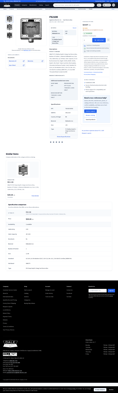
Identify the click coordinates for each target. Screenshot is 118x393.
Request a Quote (7, 307)
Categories (24, 5)
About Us (5, 293)
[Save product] (108, 40)
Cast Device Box (67, 20)
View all (74, 28)
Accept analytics (100, 390)
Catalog (41, 5)
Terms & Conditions (8, 327)
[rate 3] (56, 142)
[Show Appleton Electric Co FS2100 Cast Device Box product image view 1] (9, 19)
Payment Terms (7, 317)
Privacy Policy (72, 389)
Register (112, 1)
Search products (90, 119)
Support (47, 5)
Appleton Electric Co (55, 20)
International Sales (98, 72)
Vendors (26, 297)
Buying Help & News (100, 1)
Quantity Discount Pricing (10, 300)
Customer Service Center (10, 290)
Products (17, 5)
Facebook (69, 293)
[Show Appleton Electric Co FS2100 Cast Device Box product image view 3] (9, 35)
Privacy (5, 323)
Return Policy (6, 313)
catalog (111, 296)
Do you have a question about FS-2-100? (93, 131)
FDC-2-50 (10, 182)
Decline (111, 390)
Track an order (49, 297)
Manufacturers (33, 5)
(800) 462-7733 (16, 1)
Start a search (28, 290)
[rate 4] (59, 142)
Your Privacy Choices (8, 330)
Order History (49, 293)
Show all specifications (63, 137)
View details (35, 196)
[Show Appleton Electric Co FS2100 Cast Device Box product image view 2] (9, 27)
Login (108, 1)
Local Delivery (7, 310)
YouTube (69, 297)
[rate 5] (62, 142)
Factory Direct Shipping (89, 74)
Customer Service (88, 72)
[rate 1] (50, 142)
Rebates (5, 320)
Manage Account (49, 290)
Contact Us (70, 290)
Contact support (90, 111)
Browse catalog (90, 115)
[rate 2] (53, 142)
